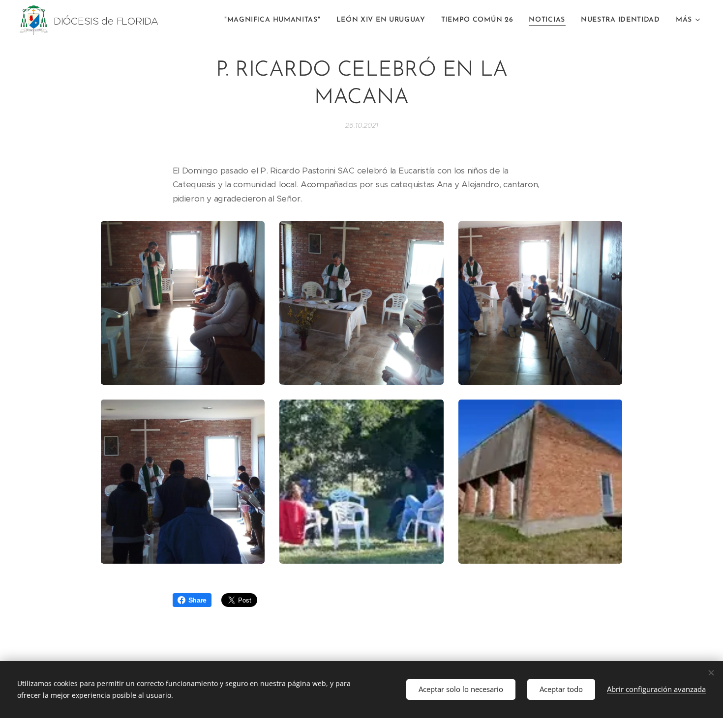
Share (197, 600)
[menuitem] (275, 20)
